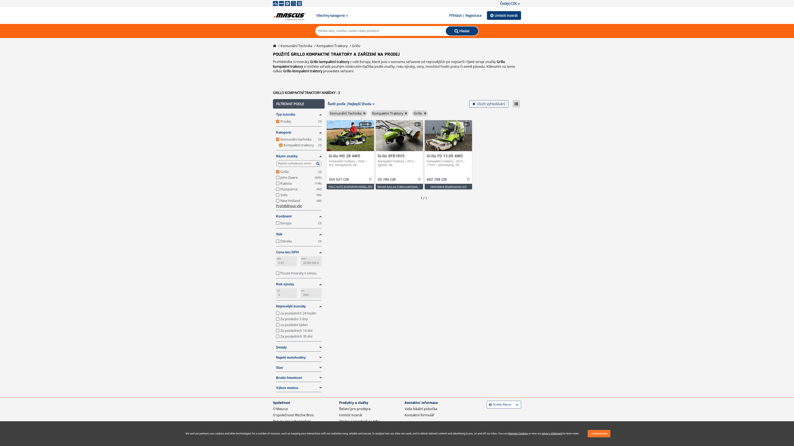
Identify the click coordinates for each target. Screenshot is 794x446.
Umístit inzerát (506, 15)
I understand (599, 433)
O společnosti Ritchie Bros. (293, 415)
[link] (350, 135)
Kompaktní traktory (332, 46)
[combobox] (489, 405)
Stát (279, 234)
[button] (299, 104)
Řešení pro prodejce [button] (355, 409)
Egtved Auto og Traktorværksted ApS (400, 186)
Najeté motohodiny (291, 357)
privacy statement (552, 433)
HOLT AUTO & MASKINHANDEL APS (350, 186)
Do (303, 290)
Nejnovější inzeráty (291, 306)
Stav (279, 367)
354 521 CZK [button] (339, 179)
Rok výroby (285, 284)
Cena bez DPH (287, 252)
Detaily (281, 347)
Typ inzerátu (285, 114)
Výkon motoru (287, 388)
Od (278, 290)
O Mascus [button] (280, 409)
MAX (304, 258)
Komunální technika (296, 46)
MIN (279, 258)
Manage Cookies (518, 433)
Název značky (287, 156)
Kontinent (284, 216)
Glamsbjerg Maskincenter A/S (448, 186)
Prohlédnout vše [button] (289, 206)
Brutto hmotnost (289, 378)
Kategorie (283, 132)
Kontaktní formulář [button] (419, 415)
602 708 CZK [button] (437, 179)
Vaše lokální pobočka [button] (421, 409)
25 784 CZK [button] (387, 179)
